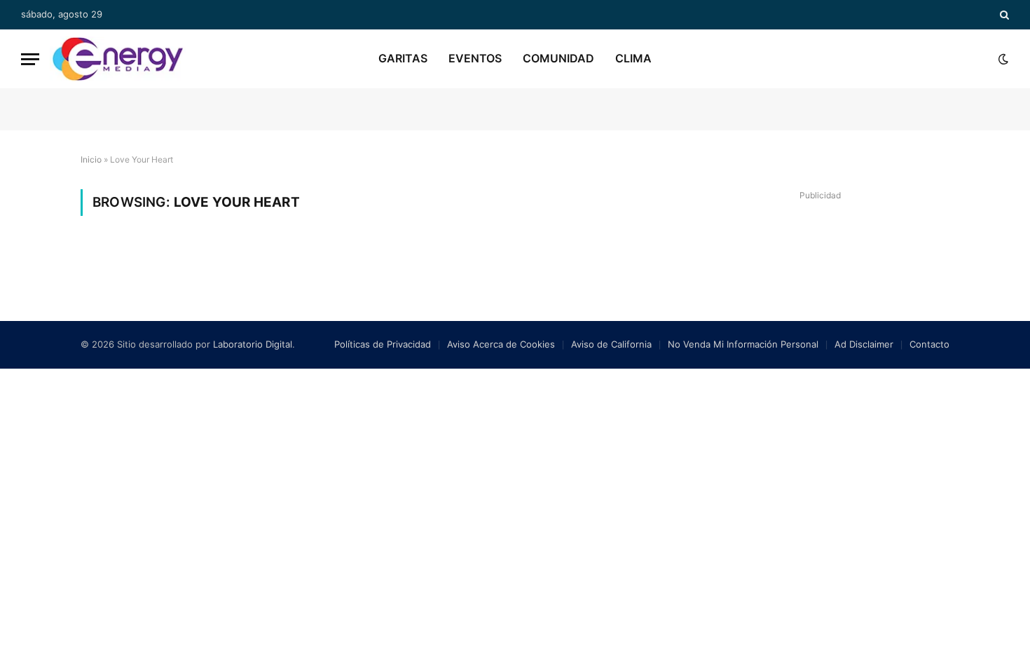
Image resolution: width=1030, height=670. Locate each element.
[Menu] (30, 59)
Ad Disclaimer (864, 344)
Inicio (91, 159)
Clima (633, 58)
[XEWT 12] (118, 58)
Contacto (929, 344)
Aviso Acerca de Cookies (501, 344)
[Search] (1003, 14)
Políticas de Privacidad (382, 344)
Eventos (475, 58)
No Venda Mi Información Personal (743, 344)
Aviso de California (611, 344)
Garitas (402, 58)
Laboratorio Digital (252, 344)
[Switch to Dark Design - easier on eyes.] (1002, 58)
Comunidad (558, 58)
